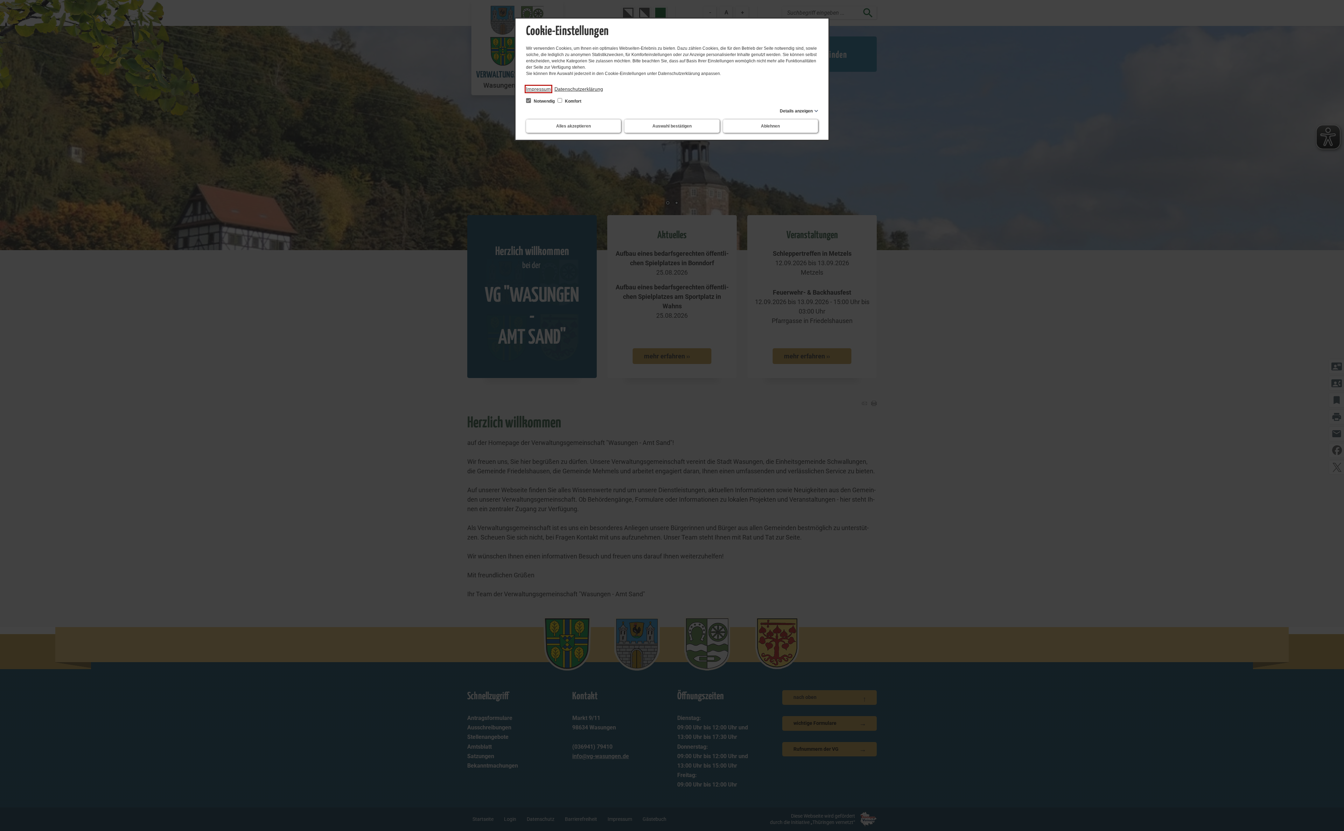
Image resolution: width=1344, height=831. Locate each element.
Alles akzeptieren (573, 126)
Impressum (538, 89)
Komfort (572, 101)
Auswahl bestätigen (672, 126)
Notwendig (544, 101)
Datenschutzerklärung (578, 89)
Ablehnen (770, 126)
